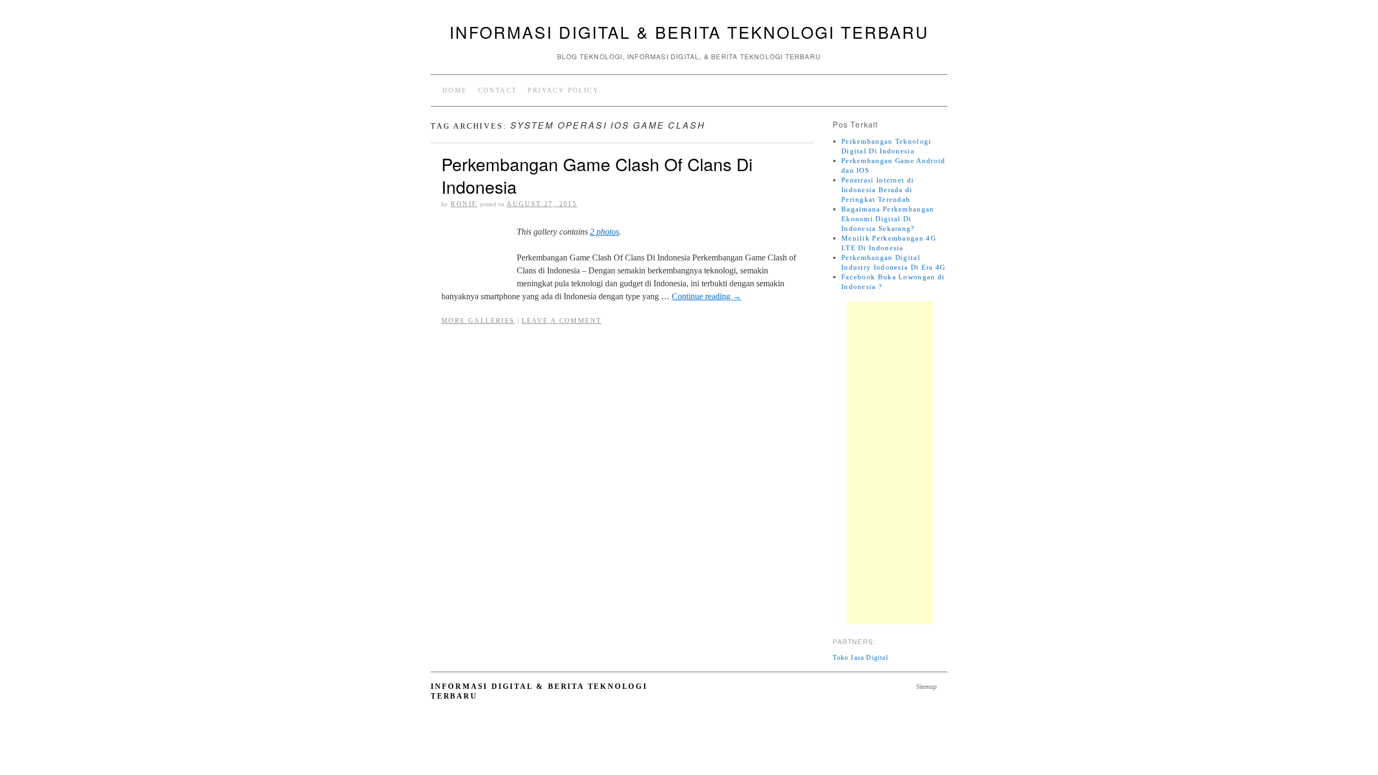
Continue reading (706, 296)
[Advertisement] (890, 462)
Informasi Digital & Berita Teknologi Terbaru (689, 32)
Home (454, 90)
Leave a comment (561, 321)
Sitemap (926, 687)
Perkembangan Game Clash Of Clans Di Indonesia (597, 175)
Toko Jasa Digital (860, 657)
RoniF (464, 204)
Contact (497, 90)
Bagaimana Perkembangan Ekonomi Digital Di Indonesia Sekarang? (887, 218)
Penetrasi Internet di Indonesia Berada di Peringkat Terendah (877, 189)
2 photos (604, 231)
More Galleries (478, 321)
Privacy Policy (563, 90)
